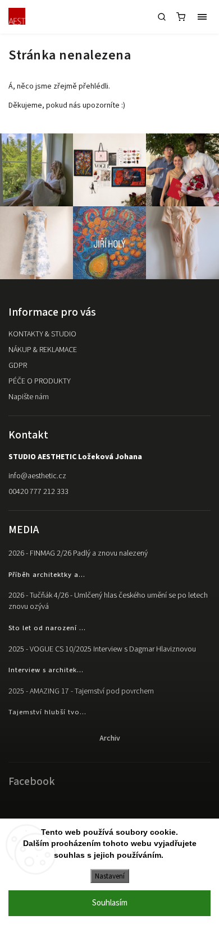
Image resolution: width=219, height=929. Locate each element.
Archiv (109, 738)
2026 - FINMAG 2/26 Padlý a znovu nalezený (78, 553)
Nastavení (110, 876)
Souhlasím (109, 903)
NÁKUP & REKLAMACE (42, 349)
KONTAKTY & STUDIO (42, 334)
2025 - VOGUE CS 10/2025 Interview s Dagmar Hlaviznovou (102, 649)
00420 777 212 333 (38, 491)
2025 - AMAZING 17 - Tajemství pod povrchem (81, 691)
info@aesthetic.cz (37, 476)
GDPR (17, 365)
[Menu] (202, 17)
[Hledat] (161, 16)
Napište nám (28, 397)
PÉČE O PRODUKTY (39, 381)
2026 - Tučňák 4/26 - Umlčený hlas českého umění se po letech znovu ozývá (108, 601)
